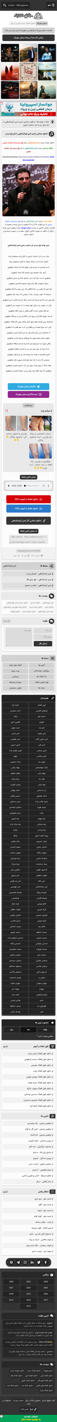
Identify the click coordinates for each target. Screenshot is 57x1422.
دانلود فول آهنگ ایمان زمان (39, 1053)
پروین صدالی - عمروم (42, 1158)
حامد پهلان (15, 790)
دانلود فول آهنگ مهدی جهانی (38, 1076)
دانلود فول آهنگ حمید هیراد (39, 1082)
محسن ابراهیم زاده (15, 937)
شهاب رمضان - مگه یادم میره (38, 1245)
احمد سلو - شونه (44, 1210)
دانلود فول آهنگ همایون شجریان (37, 1100)
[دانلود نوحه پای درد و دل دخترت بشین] (28, 215)
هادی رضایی (15, 1000)
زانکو (15, 835)
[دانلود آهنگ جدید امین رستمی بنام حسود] (29, 90)
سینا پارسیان (15, 858)
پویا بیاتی (41, 784)
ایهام (15, 756)
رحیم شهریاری (15, 813)
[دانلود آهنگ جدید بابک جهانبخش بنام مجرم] (10, 71)
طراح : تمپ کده (27, 1409)
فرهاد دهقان (15, 909)
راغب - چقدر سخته (43, 1222)
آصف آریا (15, 705)
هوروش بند (41, 1006)
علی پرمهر (15, 875)
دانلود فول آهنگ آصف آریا (40, 1106)
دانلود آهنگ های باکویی (44, 1385)
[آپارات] (11, 1262)
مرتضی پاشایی (41, 960)
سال (11, 1029)
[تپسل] (1, 103)
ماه (28, 1029)
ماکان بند (41, 926)
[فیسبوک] (46, 1262)
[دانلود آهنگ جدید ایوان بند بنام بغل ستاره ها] (10, 53)
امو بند (41, 727)
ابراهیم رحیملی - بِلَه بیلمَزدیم (39, 1123)
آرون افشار (42, 705)
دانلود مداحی (35, 603)
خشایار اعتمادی (15, 807)
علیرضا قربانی (41, 898)
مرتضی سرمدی (15, 960)
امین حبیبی (15, 744)
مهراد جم (15, 989)
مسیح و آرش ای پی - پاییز (40, 1233)
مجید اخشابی (15, 926)
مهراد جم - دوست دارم (41, 1251)
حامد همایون (41, 796)
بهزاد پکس (15, 767)
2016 (28, 1300)
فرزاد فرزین (41, 909)
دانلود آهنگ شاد (13, 1385)
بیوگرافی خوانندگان (41, 671)
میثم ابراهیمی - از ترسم (41, 1169)
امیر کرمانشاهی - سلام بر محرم (38, 585)
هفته (45, 1029)
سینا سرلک (15, 864)
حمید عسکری (15, 801)
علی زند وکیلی (15, 881)
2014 (28, 1306)
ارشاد (15, 716)
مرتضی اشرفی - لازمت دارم (40, 1164)
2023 (46, 1287)
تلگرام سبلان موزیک (26, 386)
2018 (11, 1294)
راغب (42, 813)
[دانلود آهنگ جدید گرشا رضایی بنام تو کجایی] (47, 90)
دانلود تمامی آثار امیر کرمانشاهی (26, 520)
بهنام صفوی (15, 773)
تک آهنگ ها (41, 676)
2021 (11, 1287)
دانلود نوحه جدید (35, 607)
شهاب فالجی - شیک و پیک (40, 1239)
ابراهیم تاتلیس (42, 710)
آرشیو (5, 1046)
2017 (46, 1300)
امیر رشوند (41, 733)
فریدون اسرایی (41, 915)
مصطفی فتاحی (15, 972)
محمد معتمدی (15, 949)
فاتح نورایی (41, 903)
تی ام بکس (41, 790)
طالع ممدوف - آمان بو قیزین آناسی (36, 1175)
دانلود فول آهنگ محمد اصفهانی (37, 1059)
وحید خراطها (15, 1006)
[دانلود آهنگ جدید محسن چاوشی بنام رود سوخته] (29, 71)
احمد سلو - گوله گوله (42, 1216)
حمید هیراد (41, 807)
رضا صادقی (41, 824)
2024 (11, 1281)
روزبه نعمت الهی (41, 835)
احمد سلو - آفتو (45, 1204)
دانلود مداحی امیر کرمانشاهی (17, 603)
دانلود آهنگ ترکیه (46, 1390)
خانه (47, 121)
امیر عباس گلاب (41, 739)
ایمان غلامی (41, 756)
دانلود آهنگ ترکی (47, 1375)
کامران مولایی (15, 915)
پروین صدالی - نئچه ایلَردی (39, 1140)
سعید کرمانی (15, 847)
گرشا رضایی (41, 920)
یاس (41, 1011)
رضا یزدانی (41, 830)
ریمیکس (15, 676)
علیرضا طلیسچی (15, 892)
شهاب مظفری (41, 875)
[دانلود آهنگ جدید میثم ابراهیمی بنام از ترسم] (47, 53)
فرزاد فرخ (15, 903)
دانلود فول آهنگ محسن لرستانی (37, 1094)
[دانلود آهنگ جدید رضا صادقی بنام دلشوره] (10, 90)
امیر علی (41, 744)
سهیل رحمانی (15, 852)
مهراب (41, 989)
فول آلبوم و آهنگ (41, 682)
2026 (46, 1281)
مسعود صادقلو (15, 966)
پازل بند (42, 779)
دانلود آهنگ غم (27, 1385)
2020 (46, 1294)
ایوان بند (41, 761)
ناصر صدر (15, 994)
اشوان (41, 722)
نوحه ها (40, 121)
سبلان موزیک (15, 611)
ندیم (41, 1000)
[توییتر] (39, 1262)
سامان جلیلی (41, 847)
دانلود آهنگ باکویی (28, 1380)
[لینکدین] (32, 1262)
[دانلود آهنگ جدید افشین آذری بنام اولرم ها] (29, 53)
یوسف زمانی (15, 1011)
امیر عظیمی (15, 739)
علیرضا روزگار (42, 892)
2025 (28, 1281)
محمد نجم (41, 955)
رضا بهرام (41, 818)
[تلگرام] (18, 1262)
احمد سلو (41, 716)
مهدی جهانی (41, 983)
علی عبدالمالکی (42, 886)
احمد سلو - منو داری (43, 1198)
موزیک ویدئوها (15, 682)
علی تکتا (41, 881)
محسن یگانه (15, 943)
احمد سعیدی (15, 710)
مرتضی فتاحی (41, 966)
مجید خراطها (42, 932)
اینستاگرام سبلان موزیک (26, 394)
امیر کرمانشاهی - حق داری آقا (39, 579)
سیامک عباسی (41, 858)
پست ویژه (15, 671)
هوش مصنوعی (15, 688)
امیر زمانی (15, 733)
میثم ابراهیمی (41, 994)
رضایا (15, 830)
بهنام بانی (42, 773)
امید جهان (15, 727)
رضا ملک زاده (15, 824)
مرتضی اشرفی (15, 955)
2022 (28, 1287)
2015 (11, 1300)
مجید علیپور (15, 932)
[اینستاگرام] (25, 1262)
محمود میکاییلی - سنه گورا (40, 1146)
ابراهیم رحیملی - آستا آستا (41, 1135)
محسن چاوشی (42, 943)
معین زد (41, 977)
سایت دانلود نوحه (29, 611)
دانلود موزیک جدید (17, 1370)
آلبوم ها (42, 665)
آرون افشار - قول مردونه (41, 1228)
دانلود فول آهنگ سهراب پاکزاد (39, 1088)
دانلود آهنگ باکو (16, 1375)
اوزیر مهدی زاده (15, 750)
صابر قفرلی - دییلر (43, 1181)
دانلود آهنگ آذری (31, 1375)
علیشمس (15, 898)
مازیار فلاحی (15, 920)
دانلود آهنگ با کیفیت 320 (26, 499)
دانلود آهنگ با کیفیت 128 (26, 508)
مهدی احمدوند (15, 977)
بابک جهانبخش (41, 767)
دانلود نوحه (49, 607)
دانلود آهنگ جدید (33, 1370)
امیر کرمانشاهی (9, 565)
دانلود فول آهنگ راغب (42, 1071)
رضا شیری (15, 818)
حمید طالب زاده (41, 801)
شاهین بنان (15, 869)
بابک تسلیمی (15, 761)
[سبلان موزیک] (28, 18)
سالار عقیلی (15, 841)
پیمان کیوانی (15, 784)
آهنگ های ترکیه (15, 665)
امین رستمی (41, 750)
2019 (28, 1294)
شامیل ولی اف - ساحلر (42, 1152)
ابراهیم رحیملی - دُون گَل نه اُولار (38, 1129)
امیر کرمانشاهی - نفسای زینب (38, 573)
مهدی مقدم (15, 983)
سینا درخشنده (41, 864)
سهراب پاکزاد (41, 852)
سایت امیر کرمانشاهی (45, 611)
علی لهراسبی (15, 886)
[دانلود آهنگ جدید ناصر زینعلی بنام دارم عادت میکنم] (47, 71)
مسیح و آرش (41, 972)
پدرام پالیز (15, 779)
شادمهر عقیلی (41, 869)
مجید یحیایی (41, 937)
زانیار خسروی (41, 841)
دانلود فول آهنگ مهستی (41, 1065)
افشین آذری (15, 722)
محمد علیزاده (41, 949)
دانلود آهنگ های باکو (45, 1380)
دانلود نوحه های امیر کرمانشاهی (15, 607)
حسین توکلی (15, 796)
